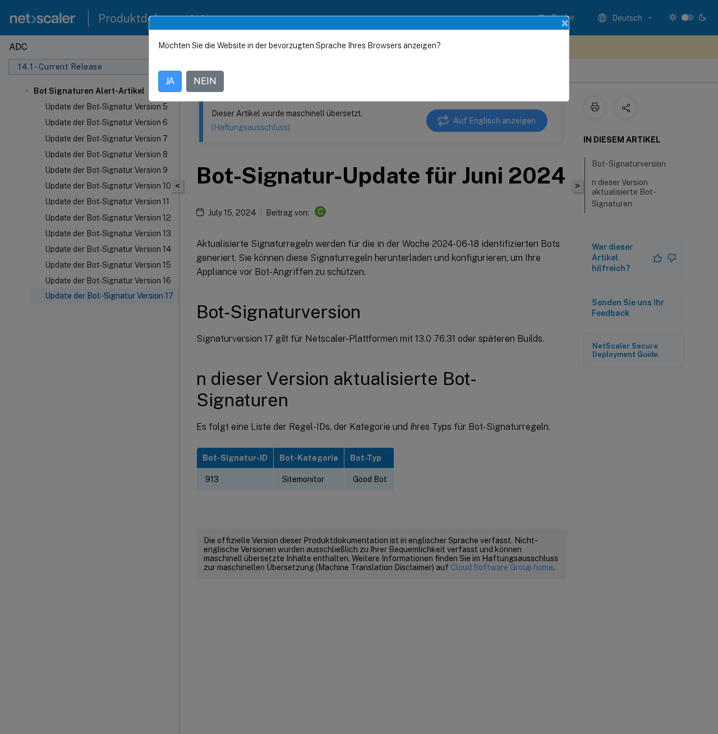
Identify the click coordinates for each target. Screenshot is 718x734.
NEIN (205, 81)
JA (169, 81)
